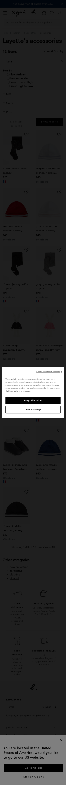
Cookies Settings (33, 409)
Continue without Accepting (49, 371)
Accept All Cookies (33, 400)
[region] (33, 392)
